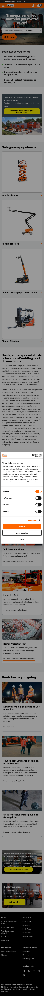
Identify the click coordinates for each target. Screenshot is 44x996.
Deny (22, 539)
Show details (32, 520)
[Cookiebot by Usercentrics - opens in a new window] (32, 455)
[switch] (38, 498)
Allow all (22, 527)
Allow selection (22, 533)
